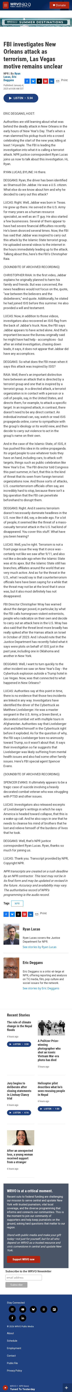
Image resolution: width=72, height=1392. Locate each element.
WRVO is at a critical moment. (30, 1191)
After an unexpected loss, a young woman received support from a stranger (20, 1156)
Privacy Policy (14, 1370)
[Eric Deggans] (11, 968)
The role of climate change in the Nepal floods (19, 1026)
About (10, 1333)
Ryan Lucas (31, 929)
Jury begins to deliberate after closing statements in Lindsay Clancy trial (19, 1090)
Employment (14, 1348)
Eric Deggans (9, 78)
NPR (17, 903)
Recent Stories (18, 1015)
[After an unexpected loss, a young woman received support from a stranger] (20, 1137)
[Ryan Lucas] (11, 934)
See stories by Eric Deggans (41, 988)
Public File (12, 1363)
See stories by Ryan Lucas (39, 947)
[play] (5, 1387)
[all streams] (67, 1387)
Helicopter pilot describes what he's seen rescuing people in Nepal (51, 1089)
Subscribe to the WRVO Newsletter (28, 1271)
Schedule (12, 1341)
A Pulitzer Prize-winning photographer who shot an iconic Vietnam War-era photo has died (49, 1050)
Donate (61, 5)
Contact (11, 1355)
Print (64, 80)
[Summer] (36, 22)
